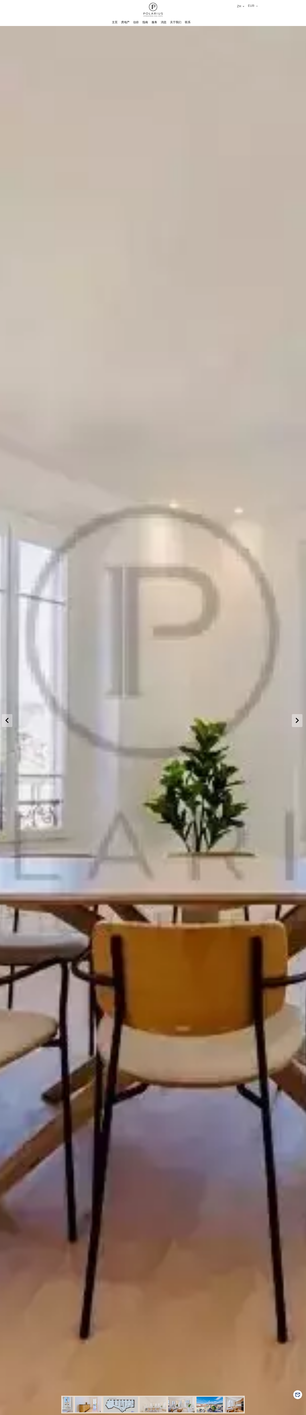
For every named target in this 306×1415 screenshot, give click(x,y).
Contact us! (299, 1395)
